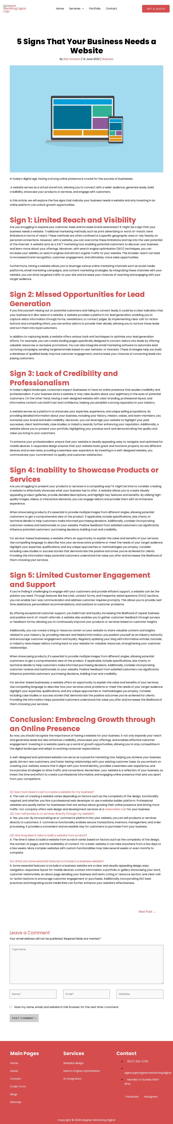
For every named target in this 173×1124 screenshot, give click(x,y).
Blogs (13, 1094)
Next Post (147, 912)
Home (60, 8)
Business (107, 59)
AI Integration (72, 1079)
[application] (82, 8)
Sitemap (15, 1102)
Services (74, 8)
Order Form (18, 1086)
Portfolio (95, 8)
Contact (111, 8)
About (14, 1071)
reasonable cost (116, 809)
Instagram (150, 1097)
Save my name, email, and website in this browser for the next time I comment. (66, 1007)
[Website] (140, 995)
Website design (73, 1063)
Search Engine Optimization (81, 1071)
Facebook (132, 1097)
